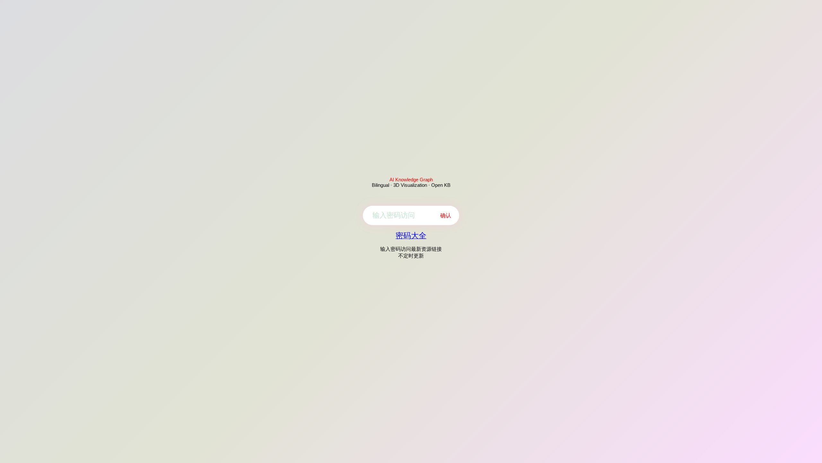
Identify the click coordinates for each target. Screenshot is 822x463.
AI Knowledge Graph (411, 179)
